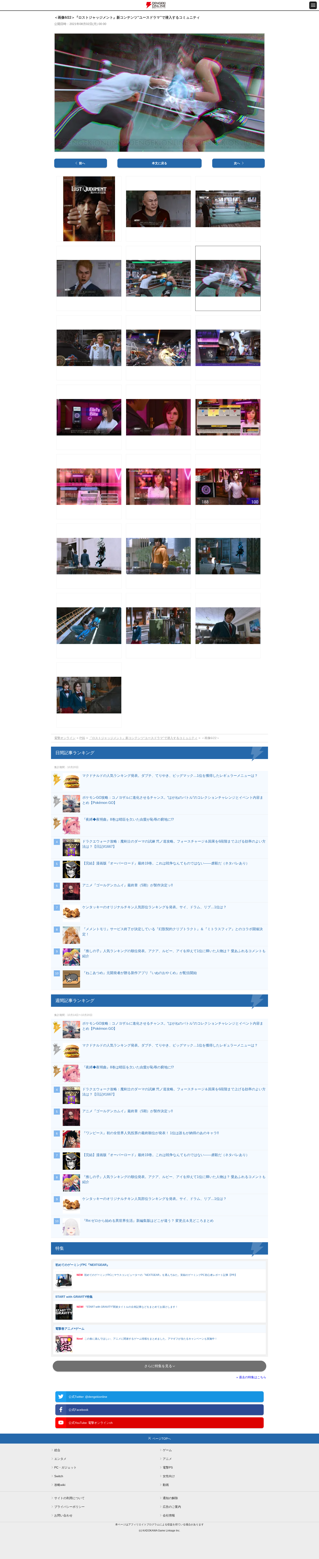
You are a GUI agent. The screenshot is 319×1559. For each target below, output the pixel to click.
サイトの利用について (69, 1498)
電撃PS (168, 1467)
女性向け (169, 1476)
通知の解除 (170, 1498)
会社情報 (169, 1515)
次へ (237, 163)
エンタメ (60, 1458)
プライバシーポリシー (69, 1506)
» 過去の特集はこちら (251, 1377)
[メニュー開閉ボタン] (313, 5)
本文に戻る (159, 163)
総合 (57, 1450)
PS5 (82, 738)
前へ (82, 163)
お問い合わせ (63, 1515)
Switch (58, 1476)
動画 (166, 1485)
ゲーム (167, 1450)
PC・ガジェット (65, 1467)
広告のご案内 (172, 1506)
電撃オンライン (65, 738)
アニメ (167, 1458)
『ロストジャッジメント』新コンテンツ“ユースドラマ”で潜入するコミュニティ (143, 738)
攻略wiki (59, 1485)
